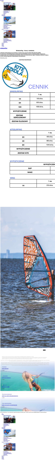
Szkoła (3, 414)
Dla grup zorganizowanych (7, 452)
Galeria (3, 44)
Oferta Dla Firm (5, 386)
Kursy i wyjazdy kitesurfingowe (9, 405)
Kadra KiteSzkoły (6, 11)
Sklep (3, 45)
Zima (2, 43)
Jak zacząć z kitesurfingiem (7, 25)
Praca (4, 426)
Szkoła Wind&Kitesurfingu (7, 415)
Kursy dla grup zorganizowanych (10, 395)
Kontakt (3, 46)
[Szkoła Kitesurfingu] (10, 10)
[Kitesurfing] (10, 436)
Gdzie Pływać (5, 26)
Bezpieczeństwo (6, 24)
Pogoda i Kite (5, 439)
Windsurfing (3, 14)
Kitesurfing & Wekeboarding (7, 16)
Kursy (3, 29)
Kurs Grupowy (5, 38)
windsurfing (3, 48)
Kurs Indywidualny (6, 39)
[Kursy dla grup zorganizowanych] (7, 394)
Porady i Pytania (6, 28)
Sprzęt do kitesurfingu (7, 27)
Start (2, 413)
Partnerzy (5, 13)
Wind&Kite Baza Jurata (7, 423)
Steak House (2, 0)
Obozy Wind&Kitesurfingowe (8, 40)
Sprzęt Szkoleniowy (6, 12)
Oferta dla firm (6, 42)
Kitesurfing (3, 15)
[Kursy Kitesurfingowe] (10, 37)
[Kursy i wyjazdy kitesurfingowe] (6, 403)
